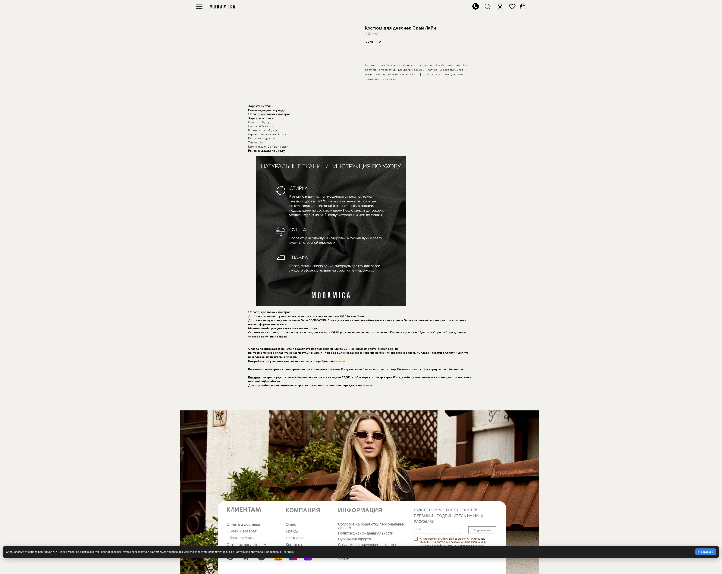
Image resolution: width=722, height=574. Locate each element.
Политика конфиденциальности (365, 533)
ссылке (340, 361)
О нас (291, 524)
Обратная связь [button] (240, 538)
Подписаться (482, 530)
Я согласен (705, 551)
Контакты (294, 545)
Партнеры (294, 538)
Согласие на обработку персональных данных (371, 526)
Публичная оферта (354, 539)
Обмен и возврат (241, 531)
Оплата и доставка (243, 524)
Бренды (292, 531)
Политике (288, 551)
